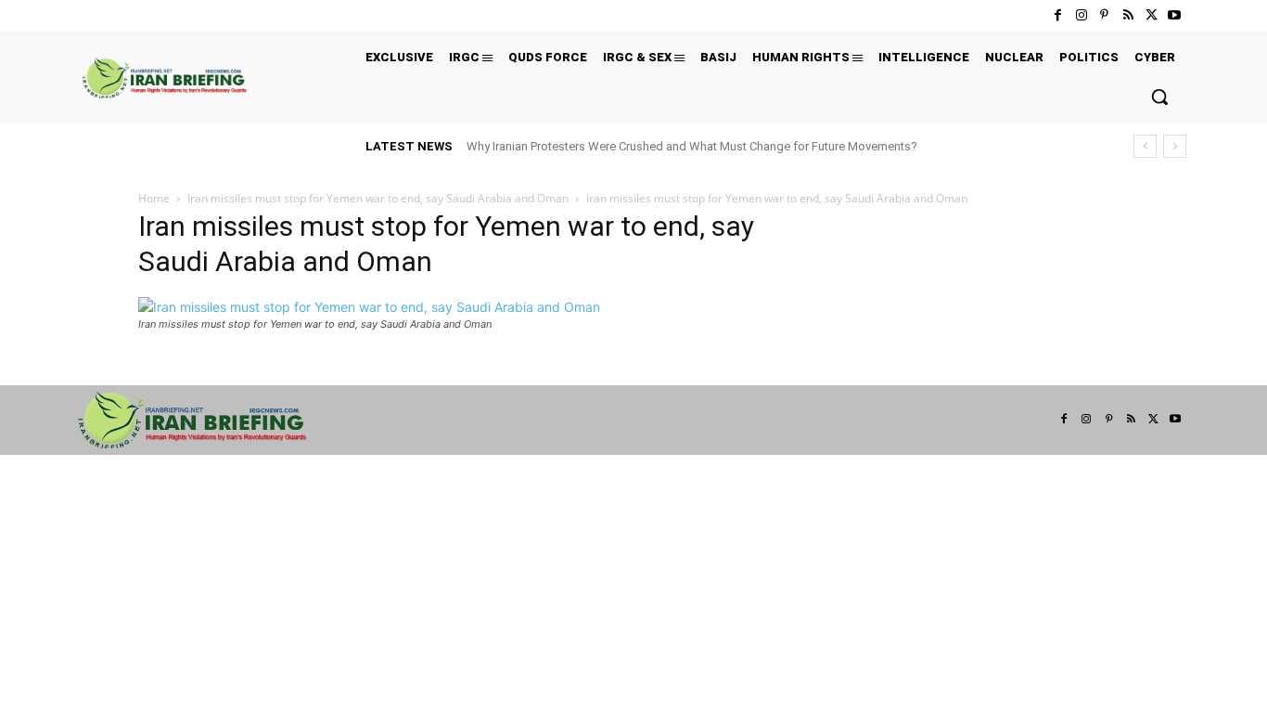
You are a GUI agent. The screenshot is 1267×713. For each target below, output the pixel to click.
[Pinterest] (1104, 15)
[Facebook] (1057, 15)
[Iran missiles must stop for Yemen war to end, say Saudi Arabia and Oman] (369, 307)
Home (154, 198)
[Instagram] (1081, 15)
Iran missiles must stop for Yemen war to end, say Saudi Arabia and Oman (378, 198)
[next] (1174, 146)
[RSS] (1127, 15)
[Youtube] (1174, 15)
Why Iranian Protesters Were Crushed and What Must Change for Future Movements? (692, 146)
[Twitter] (1151, 15)
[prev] (1145, 146)
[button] (1159, 96)
